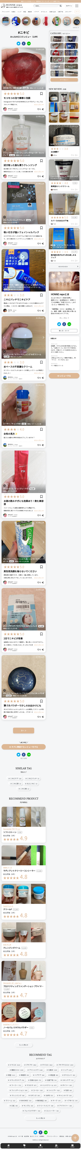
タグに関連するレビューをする (24, 746)
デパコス (47, 1065)
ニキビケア (16, 778)
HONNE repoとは (12, 1136)
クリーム (11, 1100)
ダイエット (44, 12)
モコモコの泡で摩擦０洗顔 (17, 98)
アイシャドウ (5, 12)
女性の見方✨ (11, 433)
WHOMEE (26, 1100)
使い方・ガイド (34, 1136)
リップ (19, 12)
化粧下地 (60, 12)
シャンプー (54, 1090)
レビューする (65, 375)
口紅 (15, 1105)
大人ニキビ (32, 783)
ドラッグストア (17, 1080)
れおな (10, 310)
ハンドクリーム (49, 1085)
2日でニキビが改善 (13, 638)
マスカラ (32, 1085)
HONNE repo (14, 4)
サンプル (29, 1105)
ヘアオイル (72, 1100)
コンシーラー (53, 1111)
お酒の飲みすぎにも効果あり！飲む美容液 (24, 502)
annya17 (10, 108)
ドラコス (15, 1065)
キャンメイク (65, 1095)
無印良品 (42, 1100)
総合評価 (26, 1136)
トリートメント (46, 1105)
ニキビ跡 (17, 783)
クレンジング (18, 1095)
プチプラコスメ (66, 1065)
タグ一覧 (20, 1136)
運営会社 (61, 1136)
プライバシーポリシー (52, 1136)
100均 (50, 1095)
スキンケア (68, 12)
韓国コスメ (17, 1070)
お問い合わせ (68, 1136)
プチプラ (31, 1065)
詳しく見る (63, 318)
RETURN (24, 758)
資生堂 (54, 1075)
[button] (4, 69)
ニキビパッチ (33, 778)
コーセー (38, 1090)
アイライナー (66, 1105)
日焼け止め (52, 12)
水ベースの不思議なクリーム (18, 366)
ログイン (69, 6)
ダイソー (67, 1085)
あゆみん (10, 377)
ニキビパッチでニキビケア (17, 299)
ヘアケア (36, 12)
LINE (29, 43)
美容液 (30, 12)
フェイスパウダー (32, 1111)
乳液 (69, 1090)
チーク (57, 1100)
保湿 (24, 12)
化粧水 (13, 12)
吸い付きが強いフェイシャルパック (21, 232)
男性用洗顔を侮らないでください (20, 571)
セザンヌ (35, 1095)
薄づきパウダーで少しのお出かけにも (22, 705)
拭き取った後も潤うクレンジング (20, 165)
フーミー (16, 1085)
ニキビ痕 (25, 789)
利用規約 (41, 1136)
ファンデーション (19, 1090)
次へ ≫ (23, 730)
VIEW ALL (75, 27)
